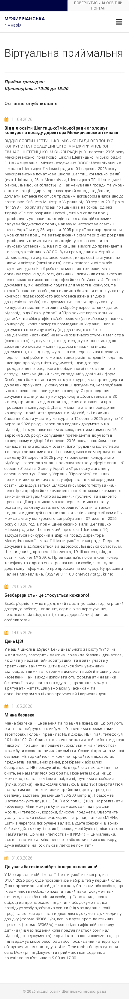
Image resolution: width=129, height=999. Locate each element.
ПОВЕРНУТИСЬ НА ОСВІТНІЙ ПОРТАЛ (98, 5)
